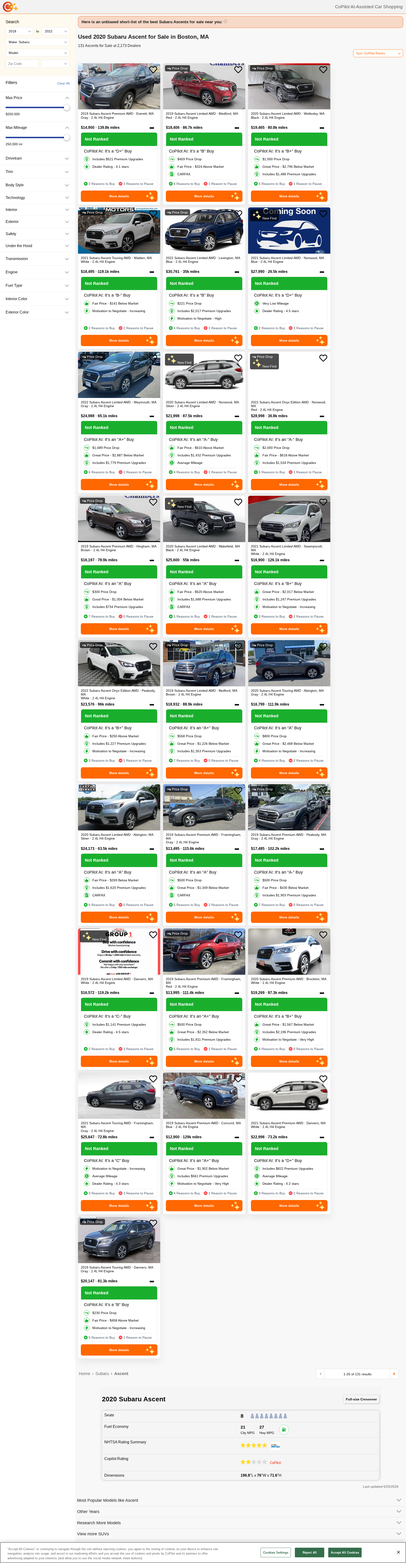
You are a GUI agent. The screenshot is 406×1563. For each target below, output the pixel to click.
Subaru (102, 1373)
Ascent (121, 1373)
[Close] (398, 1552)
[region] (203, 1552)
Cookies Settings (275, 1552)
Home (84, 1373)
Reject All (310, 1552)
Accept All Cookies (345, 1552)
